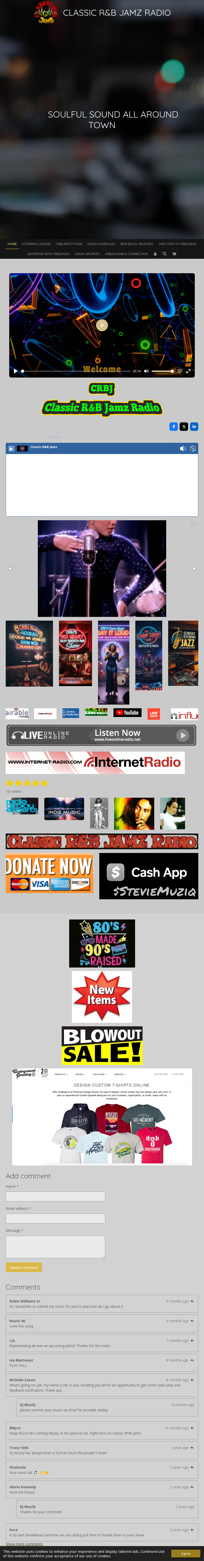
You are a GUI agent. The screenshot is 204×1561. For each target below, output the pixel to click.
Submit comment (23, 1267)
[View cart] (174, 254)
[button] (194, 525)
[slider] (76, 371)
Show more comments (24, 1544)
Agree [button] (186, 1553)
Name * (12, 1186)
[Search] (164, 254)
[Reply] (192, 1301)
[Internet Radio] (95, 772)
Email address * (18, 1208)
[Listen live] (11, 449)
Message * (14, 1230)
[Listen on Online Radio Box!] (193, 449)
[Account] (155, 254)
